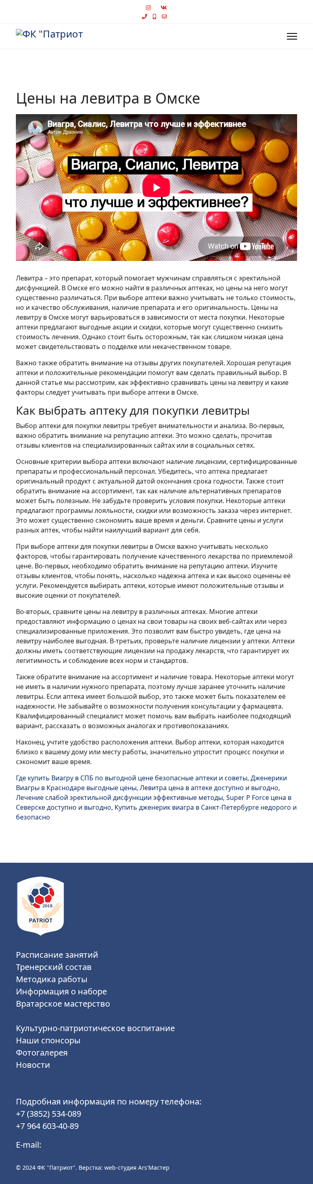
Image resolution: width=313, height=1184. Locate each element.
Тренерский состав (54, 966)
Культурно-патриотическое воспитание (95, 1028)
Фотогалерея (42, 1052)
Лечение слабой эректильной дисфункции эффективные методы (119, 797)
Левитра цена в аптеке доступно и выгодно (209, 787)
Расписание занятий (57, 954)
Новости (33, 1064)
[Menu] (292, 36)
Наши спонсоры (48, 1040)
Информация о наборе (61, 991)
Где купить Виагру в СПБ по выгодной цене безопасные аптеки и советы (131, 777)
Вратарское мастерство (63, 1003)
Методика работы (52, 979)
